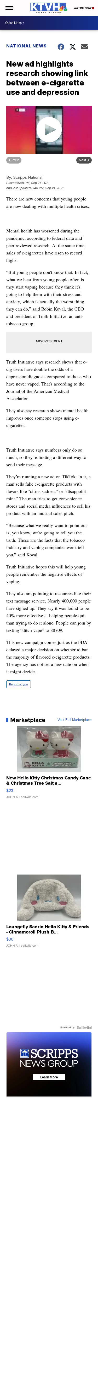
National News (26, 45)
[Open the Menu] (9, 7)
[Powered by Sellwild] (84, 1027)
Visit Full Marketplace (74, 720)
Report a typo (18, 684)
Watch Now (83, 8)
